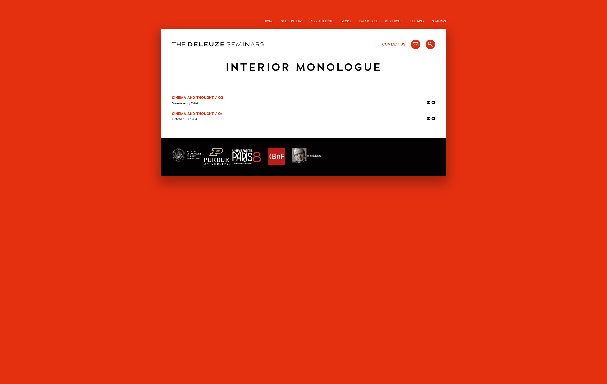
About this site (322, 21)
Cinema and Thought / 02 (197, 97)
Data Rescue (368, 21)
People (347, 21)
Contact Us (393, 44)
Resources (393, 21)
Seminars (439, 21)
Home (269, 21)
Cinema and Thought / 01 (197, 113)
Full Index (417, 21)
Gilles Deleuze (292, 21)
